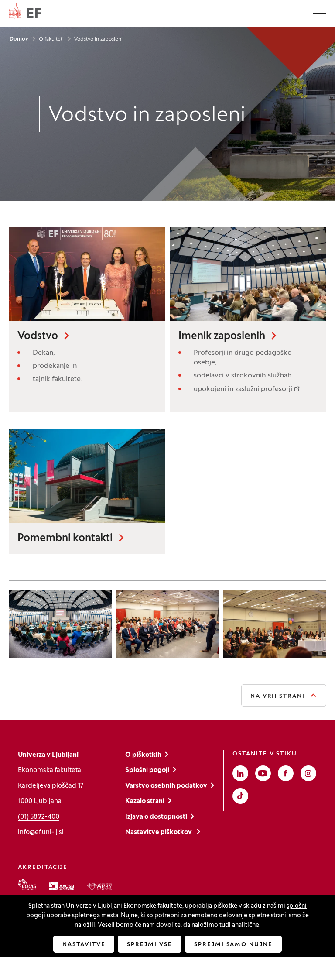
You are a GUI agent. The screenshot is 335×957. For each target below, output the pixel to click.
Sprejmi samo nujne (233, 944)
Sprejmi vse (149, 944)
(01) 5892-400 (38, 817)
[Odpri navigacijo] (319, 14)
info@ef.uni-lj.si (41, 832)
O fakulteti (51, 39)
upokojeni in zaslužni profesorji (243, 389)
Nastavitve (84, 944)
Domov (19, 39)
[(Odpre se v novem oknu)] (27, 884)
